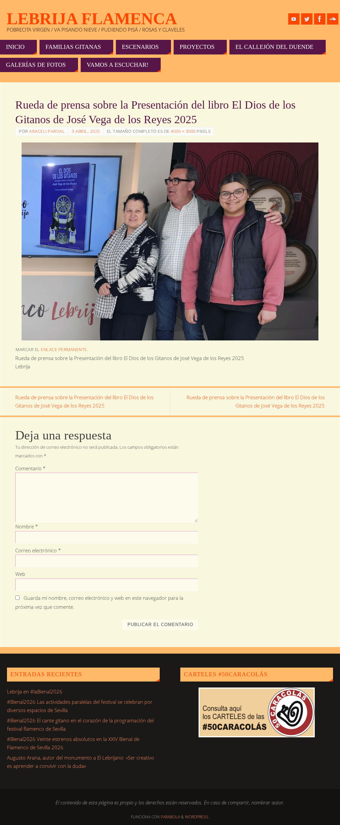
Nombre (26, 526)
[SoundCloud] (332, 19)
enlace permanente (64, 349)
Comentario (30, 468)
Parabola (170, 817)
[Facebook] (319, 19)
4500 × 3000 (183, 131)
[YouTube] (293, 19)
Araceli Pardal (47, 131)
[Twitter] (306, 19)
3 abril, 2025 (86, 131)
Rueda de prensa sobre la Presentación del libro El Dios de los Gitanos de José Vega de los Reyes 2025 (84, 401)
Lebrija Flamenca (92, 18)
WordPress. (197, 817)
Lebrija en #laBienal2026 (34, 691)
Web (20, 574)
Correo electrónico (38, 550)
